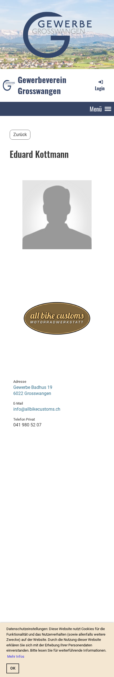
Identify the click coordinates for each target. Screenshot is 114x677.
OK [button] (12, 668)
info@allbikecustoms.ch (36, 409)
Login (100, 88)
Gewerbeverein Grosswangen (42, 85)
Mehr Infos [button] (15, 656)
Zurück (20, 134)
